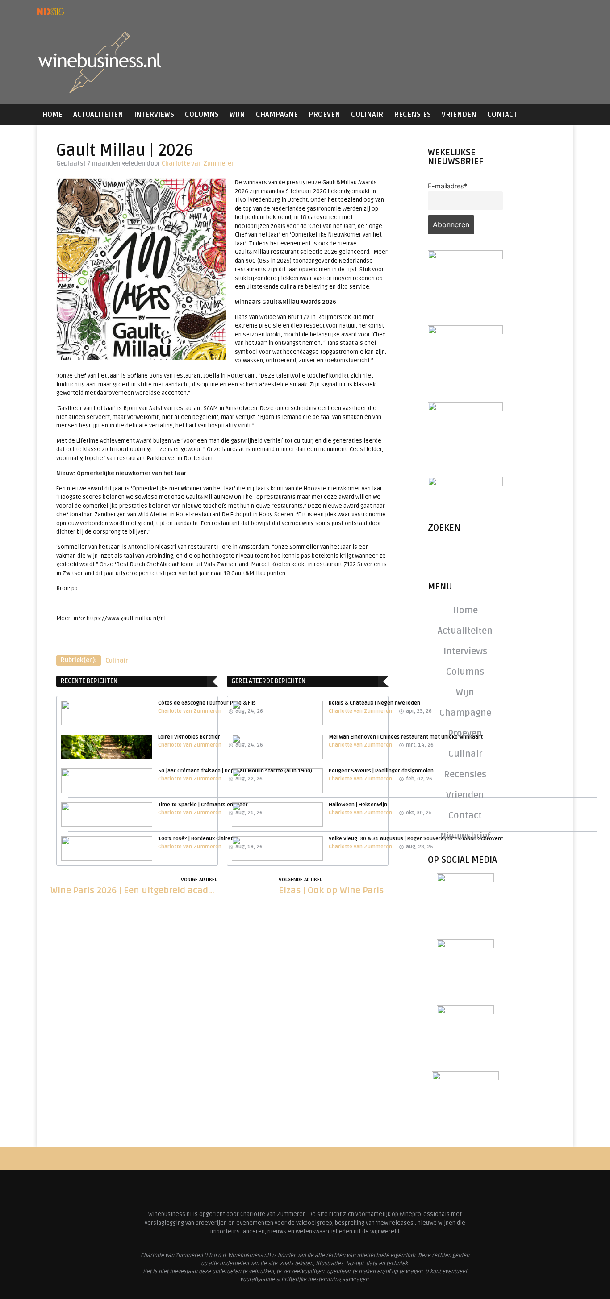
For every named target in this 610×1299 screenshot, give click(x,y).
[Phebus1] (465, 408)
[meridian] (465, 331)
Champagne (277, 114)
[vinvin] (465, 483)
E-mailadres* (447, 186)
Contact (502, 114)
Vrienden (459, 114)
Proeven (324, 114)
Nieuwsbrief (465, 836)
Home (52, 114)
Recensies (412, 114)
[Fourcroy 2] (465, 256)
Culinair (367, 114)
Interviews (154, 114)
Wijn (237, 114)
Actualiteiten (98, 114)
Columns (202, 114)
